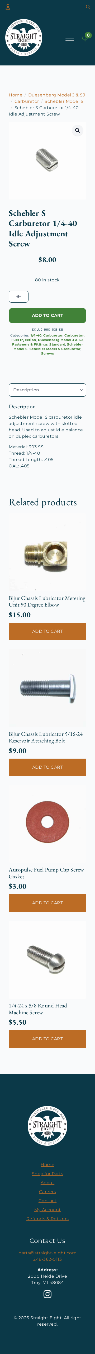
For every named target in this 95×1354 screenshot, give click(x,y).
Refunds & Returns (47, 1218)
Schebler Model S (64, 101)
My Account (47, 1209)
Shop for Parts (47, 1173)
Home (15, 95)
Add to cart (47, 315)
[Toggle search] (88, 7)
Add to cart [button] (47, 631)
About (48, 1182)
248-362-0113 (47, 1259)
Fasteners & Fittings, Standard (38, 344)
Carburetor (27, 101)
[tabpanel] (47, 436)
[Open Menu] (69, 38)
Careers (47, 1191)
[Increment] (17, 296)
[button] (77, 130)
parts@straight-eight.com (47, 1252)
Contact (48, 1200)
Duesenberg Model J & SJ (56, 95)
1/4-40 (36, 335)
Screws (47, 353)
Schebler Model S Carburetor (55, 349)
